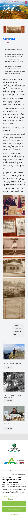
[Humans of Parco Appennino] (14, 2)
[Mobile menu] (26, 2)
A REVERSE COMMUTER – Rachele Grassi (12, 363)
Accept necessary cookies (14, 510)
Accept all (14, 504)
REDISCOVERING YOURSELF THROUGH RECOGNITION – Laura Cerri (12, 396)
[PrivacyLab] (10, 499)
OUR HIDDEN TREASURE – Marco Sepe (12, 425)
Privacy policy (14, 437)
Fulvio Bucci (15, 325)
